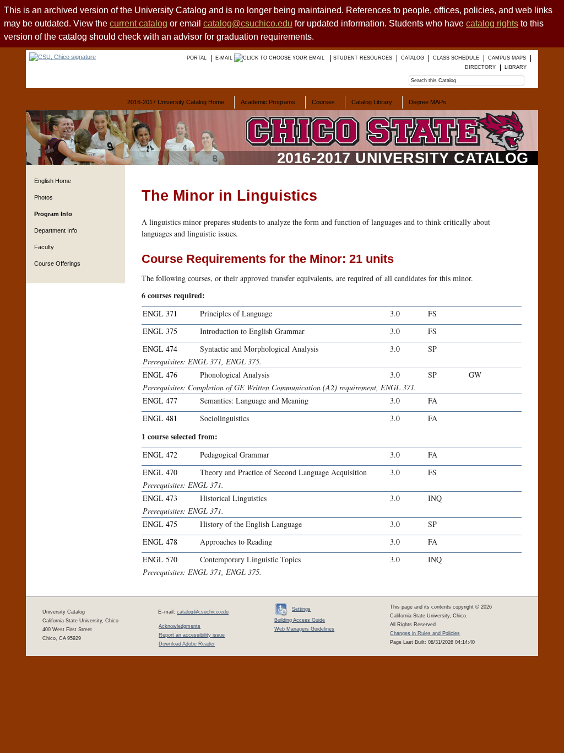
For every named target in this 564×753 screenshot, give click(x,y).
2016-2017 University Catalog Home (175, 102)
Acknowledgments (179, 626)
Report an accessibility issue (192, 635)
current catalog (138, 23)
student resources (362, 58)
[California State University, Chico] (61, 56)
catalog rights (492, 23)
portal (197, 58)
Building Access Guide (299, 620)
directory (480, 67)
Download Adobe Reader (187, 644)
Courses (323, 102)
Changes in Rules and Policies (425, 633)
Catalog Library (371, 102)
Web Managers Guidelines (304, 629)
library (516, 67)
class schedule (456, 58)
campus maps (507, 58)
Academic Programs (268, 102)
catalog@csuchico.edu (247, 23)
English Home (52, 181)
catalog (412, 58)
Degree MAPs (427, 102)
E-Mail (224, 58)
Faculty (44, 247)
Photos (43, 197)
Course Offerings (57, 263)
